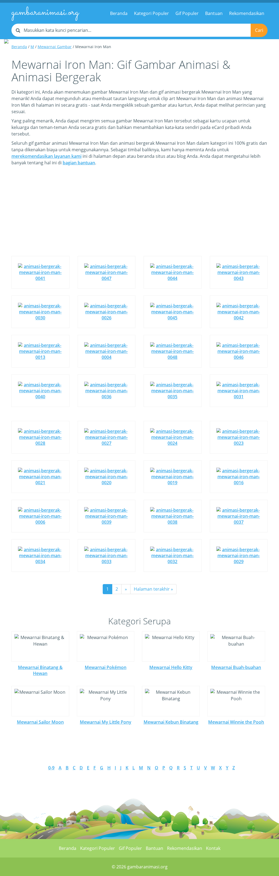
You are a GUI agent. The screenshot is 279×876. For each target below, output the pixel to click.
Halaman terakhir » (153, 589)
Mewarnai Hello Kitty (170, 667)
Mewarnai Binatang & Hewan (40, 670)
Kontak (213, 848)
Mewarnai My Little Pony (105, 722)
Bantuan (214, 13)
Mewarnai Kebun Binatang (171, 722)
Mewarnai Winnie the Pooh (236, 722)
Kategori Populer (151, 13)
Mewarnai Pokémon (105, 667)
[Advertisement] (139, 215)
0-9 (51, 768)
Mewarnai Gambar (55, 46)
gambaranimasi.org (45, 13)
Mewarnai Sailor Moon (40, 722)
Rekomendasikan (246, 13)
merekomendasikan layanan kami (46, 156)
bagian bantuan (79, 163)
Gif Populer (187, 13)
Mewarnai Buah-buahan (236, 667)
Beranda (119, 13)
